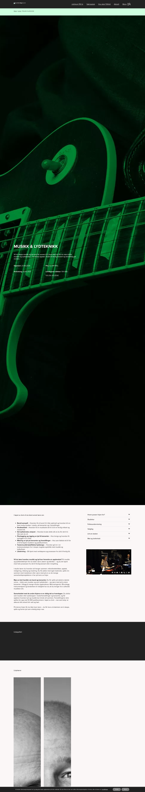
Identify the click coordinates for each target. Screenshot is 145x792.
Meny (125, 4)
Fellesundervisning (95, 524)
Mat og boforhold (94, 538)
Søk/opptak (91, 4)
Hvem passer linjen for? (96, 514)
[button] (108, 514)
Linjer (19, 11)
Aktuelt (116, 4)
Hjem (15, 11)
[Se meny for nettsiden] (129, 4)
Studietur (91, 519)
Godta (116, 789)
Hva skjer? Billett (104, 4)
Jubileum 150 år (77, 4)
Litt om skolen (93, 533)
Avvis (125, 789)
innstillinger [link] (105, 789)
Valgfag (90, 529)
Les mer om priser (52, 275)
